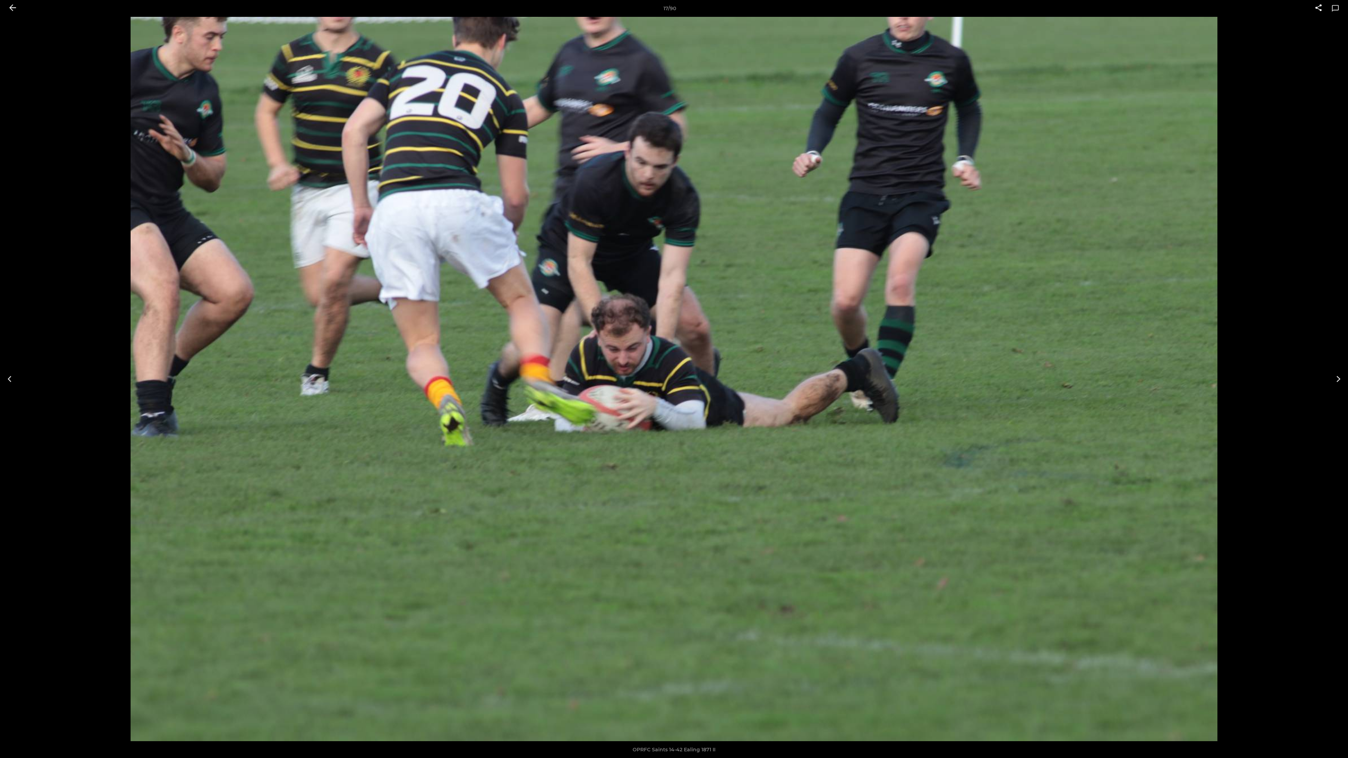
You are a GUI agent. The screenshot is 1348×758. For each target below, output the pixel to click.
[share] (1318, 8)
